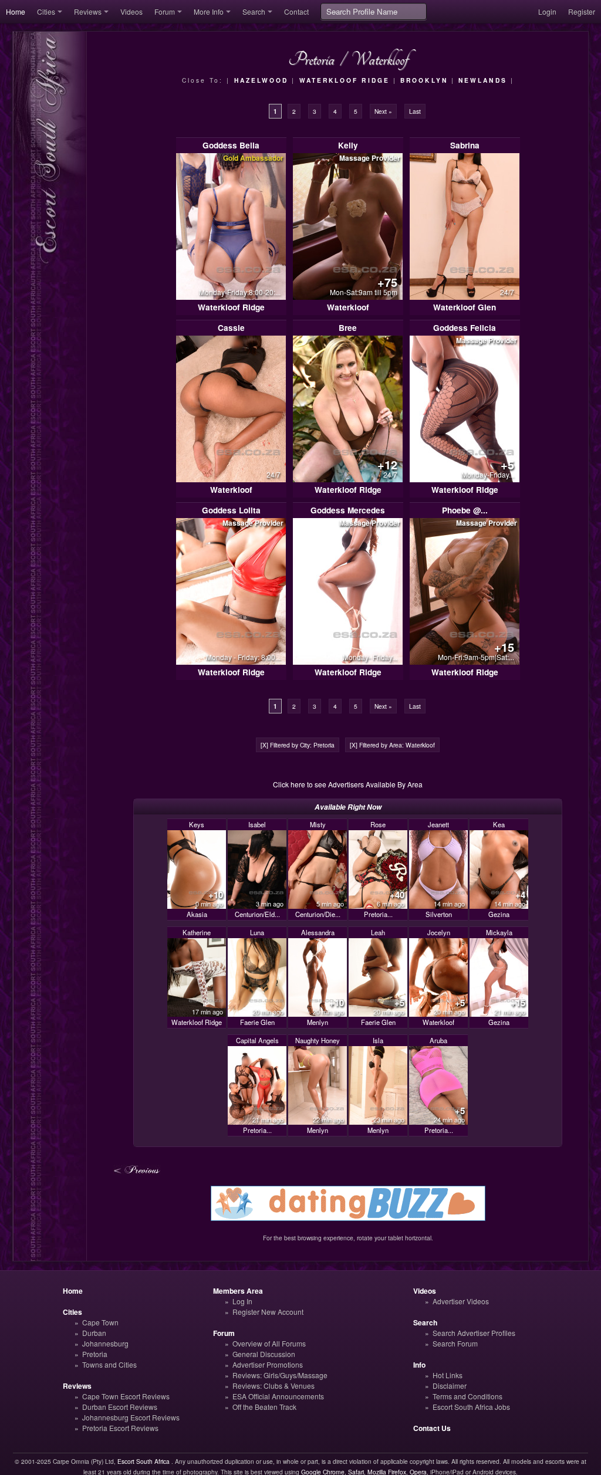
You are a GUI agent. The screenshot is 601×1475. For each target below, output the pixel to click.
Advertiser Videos (461, 1301)
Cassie (231, 327)
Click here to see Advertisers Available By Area (348, 784)
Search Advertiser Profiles (474, 1333)
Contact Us (432, 1428)
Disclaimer (450, 1386)
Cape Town (100, 1322)
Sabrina (465, 145)
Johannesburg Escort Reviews (131, 1417)
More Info (209, 11)
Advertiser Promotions (267, 1364)
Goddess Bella (230, 145)
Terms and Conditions (467, 1396)
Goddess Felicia (464, 327)
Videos (131, 11)
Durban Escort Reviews (119, 1407)
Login (547, 11)
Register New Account (267, 1312)
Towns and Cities (109, 1364)
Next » (383, 111)
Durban (94, 1333)
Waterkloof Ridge (231, 307)
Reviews (88, 11)
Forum (164, 11)
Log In (242, 1301)
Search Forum (455, 1343)
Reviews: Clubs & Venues (273, 1386)
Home (15, 11)
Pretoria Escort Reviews (120, 1428)
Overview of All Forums (269, 1343)
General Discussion (263, 1354)
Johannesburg (105, 1343)
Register (581, 11)
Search (253, 11)
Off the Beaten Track (264, 1407)
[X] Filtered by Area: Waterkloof (392, 744)
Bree (348, 327)
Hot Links (447, 1375)
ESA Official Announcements (278, 1396)
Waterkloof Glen (464, 307)
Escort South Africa (143, 1461)
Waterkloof (348, 307)
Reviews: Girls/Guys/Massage (279, 1375)
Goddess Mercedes (347, 510)
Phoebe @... (465, 510)
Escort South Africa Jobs (471, 1407)
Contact (296, 11)
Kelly (348, 145)
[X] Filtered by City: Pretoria (298, 744)
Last (415, 111)
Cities (46, 11)
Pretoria (94, 1354)
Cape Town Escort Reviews (126, 1396)
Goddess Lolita (231, 510)
